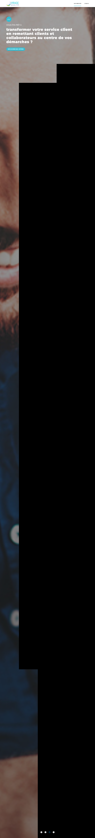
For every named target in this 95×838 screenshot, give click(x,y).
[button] (41, 832)
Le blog (87, 3)
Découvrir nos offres (16, 49)
